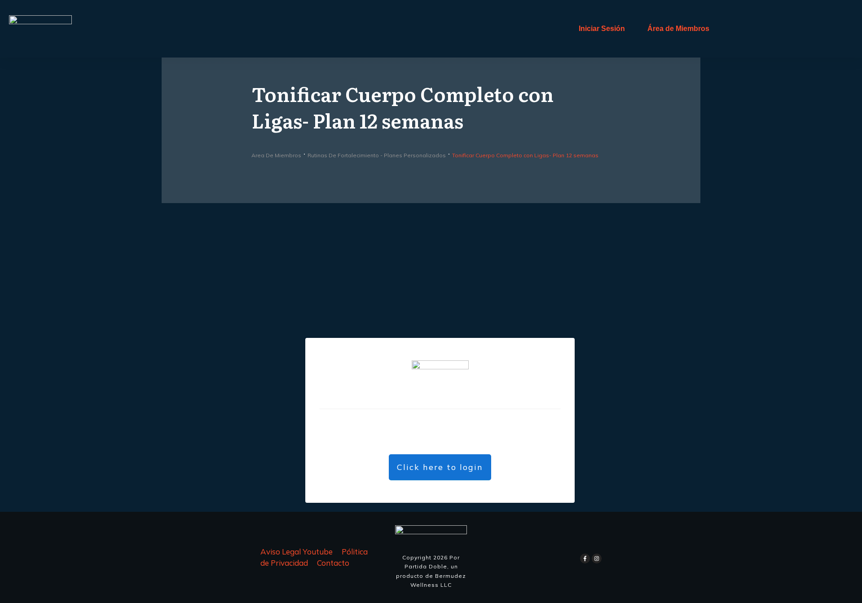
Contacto (333, 563)
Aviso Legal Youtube (296, 551)
